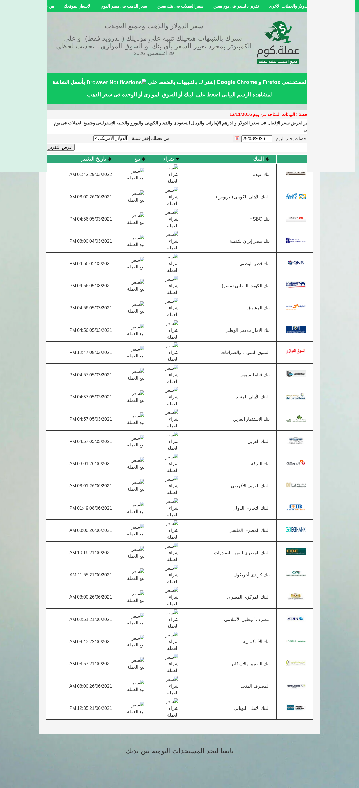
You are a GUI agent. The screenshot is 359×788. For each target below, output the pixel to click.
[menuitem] (293, 6)
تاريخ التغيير (93, 159)
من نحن (47, 6)
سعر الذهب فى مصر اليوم (124, 6)
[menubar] (179, 6)
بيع (137, 159)
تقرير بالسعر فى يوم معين (236, 6)
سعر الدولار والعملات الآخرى (293, 6)
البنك (258, 159)
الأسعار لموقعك (77, 6)
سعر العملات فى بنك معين (180, 6)
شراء (168, 159)
